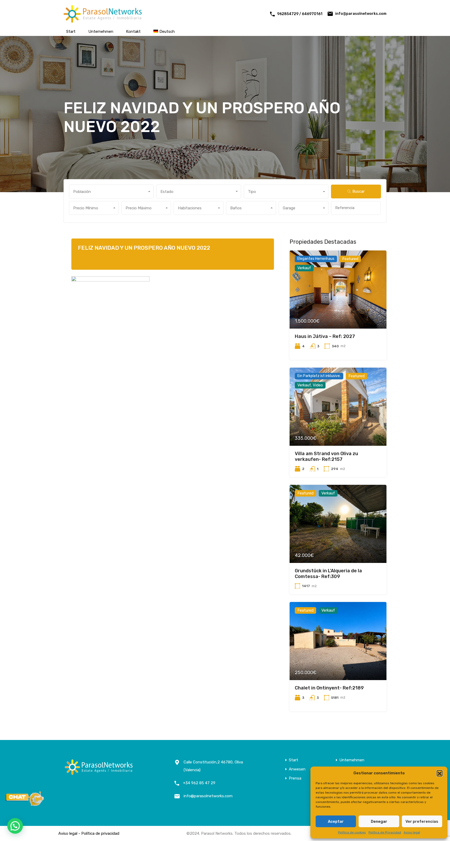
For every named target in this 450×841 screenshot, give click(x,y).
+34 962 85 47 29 (199, 783)
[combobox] (111, 191)
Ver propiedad (338, 313)
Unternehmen (100, 31)
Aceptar (336, 821)
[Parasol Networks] (103, 20)
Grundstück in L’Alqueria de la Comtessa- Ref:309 (328, 573)
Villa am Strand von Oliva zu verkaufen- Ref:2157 (326, 456)
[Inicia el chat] (24, 804)
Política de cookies (352, 832)
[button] (439, 773)
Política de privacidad (100, 833)
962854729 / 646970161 (299, 14)
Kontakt (133, 31)
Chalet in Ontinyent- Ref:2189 (329, 688)
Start (71, 31)
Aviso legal (412, 832)
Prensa (295, 778)
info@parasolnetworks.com (360, 13)
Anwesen (297, 769)
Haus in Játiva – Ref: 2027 (325, 336)
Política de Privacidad (384, 832)
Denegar (379, 821)
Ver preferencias (421, 821)
